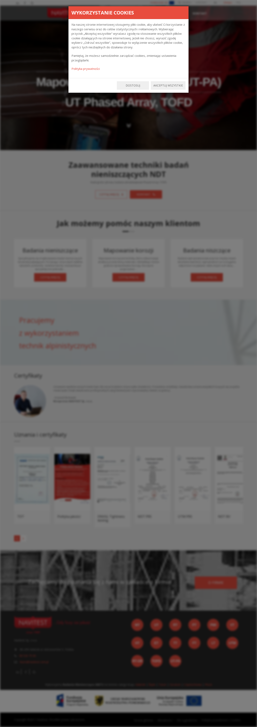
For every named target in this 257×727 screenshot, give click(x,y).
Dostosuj (133, 85)
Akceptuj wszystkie (168, 85)
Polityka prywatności (85, 69)
